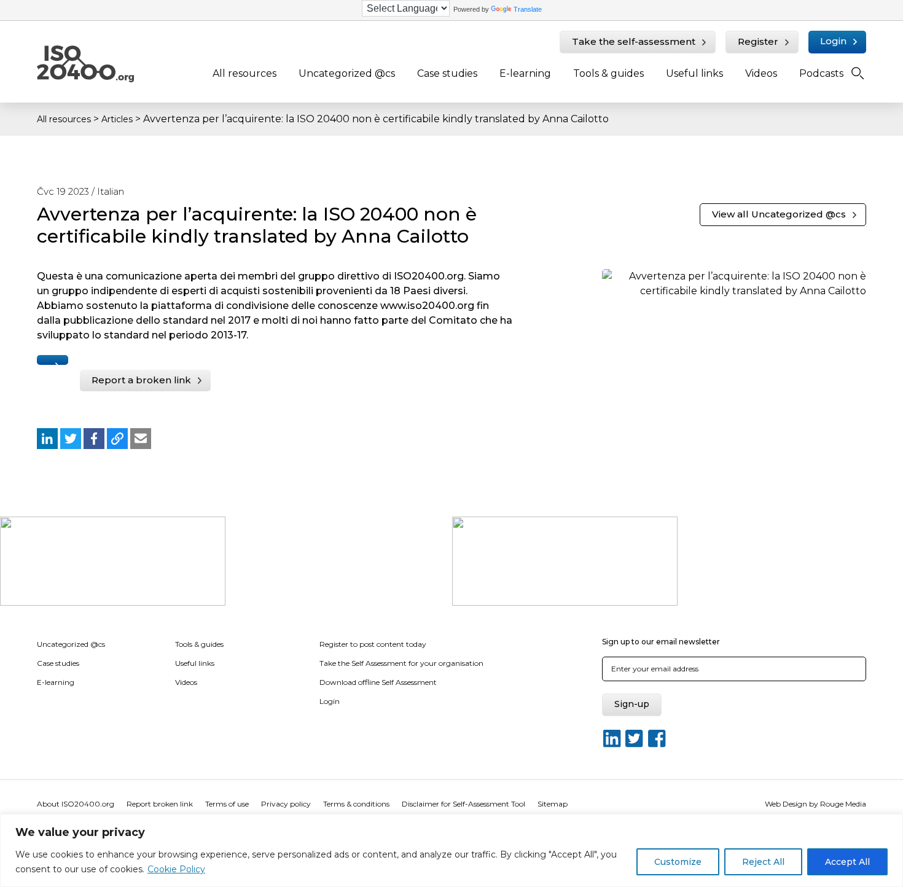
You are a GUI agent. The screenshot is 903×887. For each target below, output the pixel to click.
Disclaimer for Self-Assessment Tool (463, 803)
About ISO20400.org (75, 803)
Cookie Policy (176, 869)
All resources (244, 73)
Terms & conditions (356, 803)
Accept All (847, 861)
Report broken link (160, 803)
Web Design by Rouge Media (815, 803)
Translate (528, 9)
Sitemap (553, 803)
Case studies (447, 73)
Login (833, 41)
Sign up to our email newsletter (661, 641)
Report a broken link (141, 380)
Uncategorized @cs (347, 73)
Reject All (763, 861)
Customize (678, 861)
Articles (117, 119)
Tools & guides (608, 73)
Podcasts (821, 73)
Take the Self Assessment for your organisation (401, 663)
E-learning (525, 73)
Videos (761, 73)
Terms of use (227, 803)
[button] (47, 438)
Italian (110, 191)
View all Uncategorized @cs (779, 214)
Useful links (694, 73)
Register (758, 41)
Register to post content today (372, 644)
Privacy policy (286, 803)
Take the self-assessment (633, 41)
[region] (451, 850)
